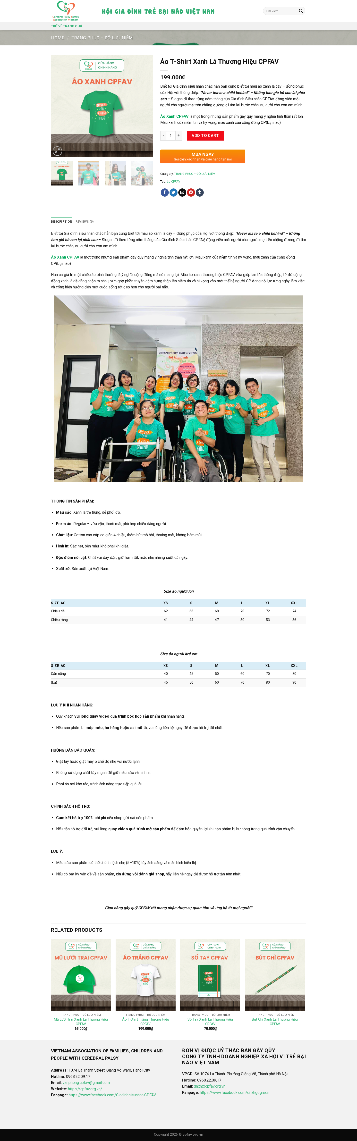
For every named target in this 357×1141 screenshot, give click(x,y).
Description (61, 221)
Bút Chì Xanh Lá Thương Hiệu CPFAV (275, 1021)
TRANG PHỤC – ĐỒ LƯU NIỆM (102, 37)
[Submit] (301, 11)
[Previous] (59, 106)
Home (57, 37)
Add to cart (205, 135)
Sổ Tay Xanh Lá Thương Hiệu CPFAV (210, 1021)
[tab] (61, 222)
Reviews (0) (85, 221)
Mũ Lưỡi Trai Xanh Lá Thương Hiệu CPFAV (81, 1021)
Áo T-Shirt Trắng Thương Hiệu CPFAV (145, 1021)
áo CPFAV (173, 181)
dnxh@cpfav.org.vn (209, 1086)
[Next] (144, 106)
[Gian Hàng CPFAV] (66, 11)
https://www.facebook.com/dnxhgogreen (234, 1092)
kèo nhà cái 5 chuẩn (67, 1114)
